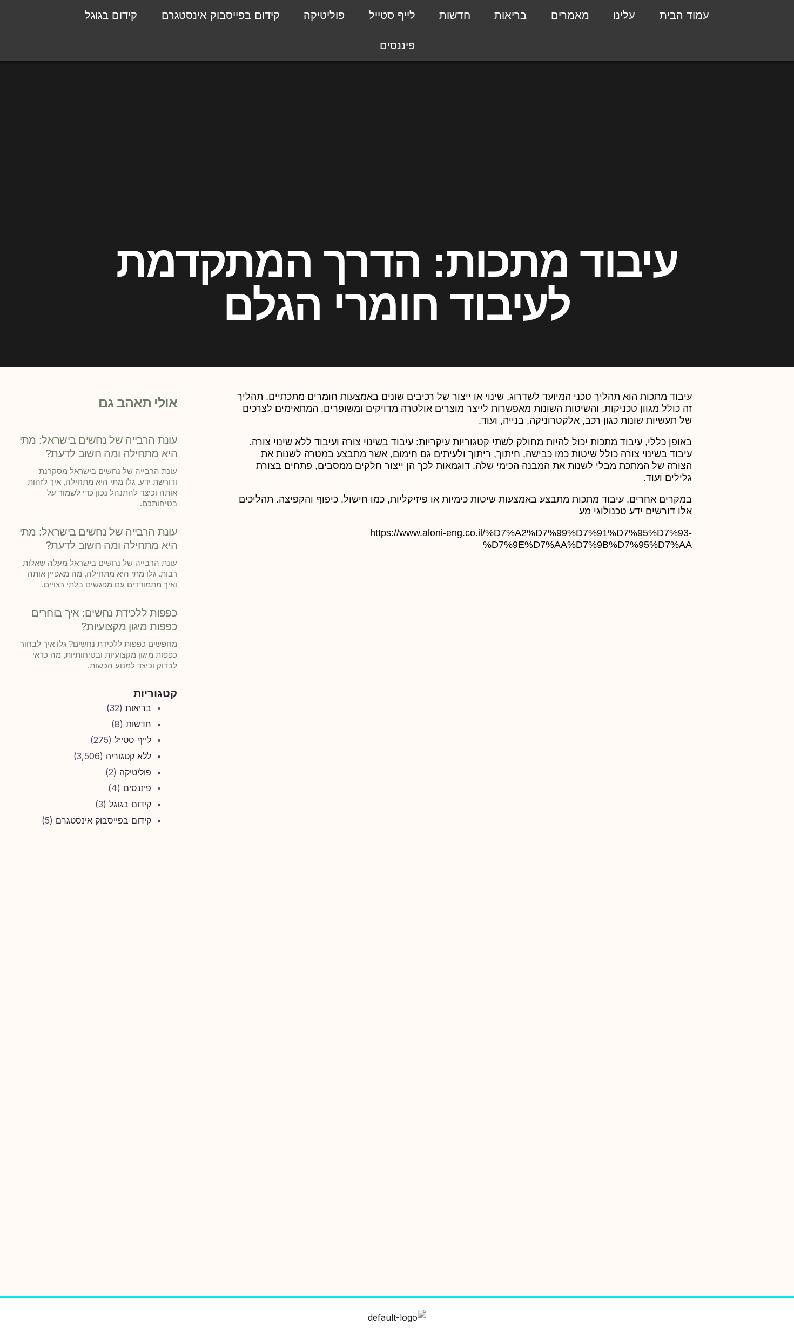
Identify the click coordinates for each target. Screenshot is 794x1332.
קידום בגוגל (111, 15)
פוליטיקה (324, 15)
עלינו (624, 15)
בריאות (510, 15)
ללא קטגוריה (128, 756)
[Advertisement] (97, 1015)
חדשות (454, 15)
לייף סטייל (392, 15)
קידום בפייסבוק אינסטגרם (221, 15)
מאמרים (570, 15)
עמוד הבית (684, 15)
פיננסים (397, 45)
